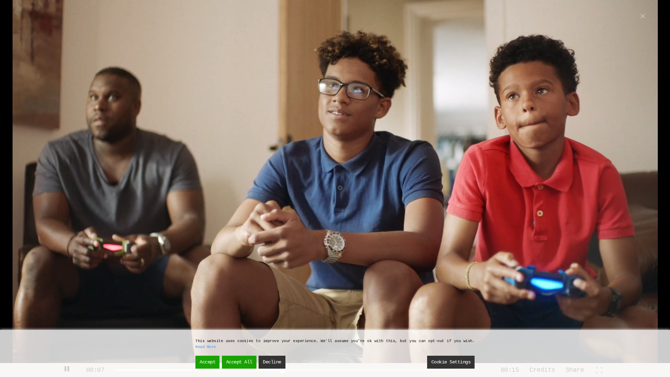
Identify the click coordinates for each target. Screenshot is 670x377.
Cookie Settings (451, 362)
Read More (205, 347)
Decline (272, 362)
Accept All (239, 362)
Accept (207, 362)
